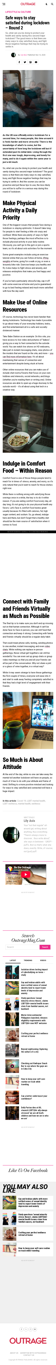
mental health (24, 804)
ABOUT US (14, 1353)
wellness (36, 804)
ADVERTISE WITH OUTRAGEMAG (33, 1353)
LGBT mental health (36, 801)
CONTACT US (28, 1355)
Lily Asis (24, 55)
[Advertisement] (28, 561)
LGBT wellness (10, 804)
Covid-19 (21, 801)
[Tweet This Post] (24, 62)
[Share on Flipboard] (30, 62)
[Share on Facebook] (19, 62)
